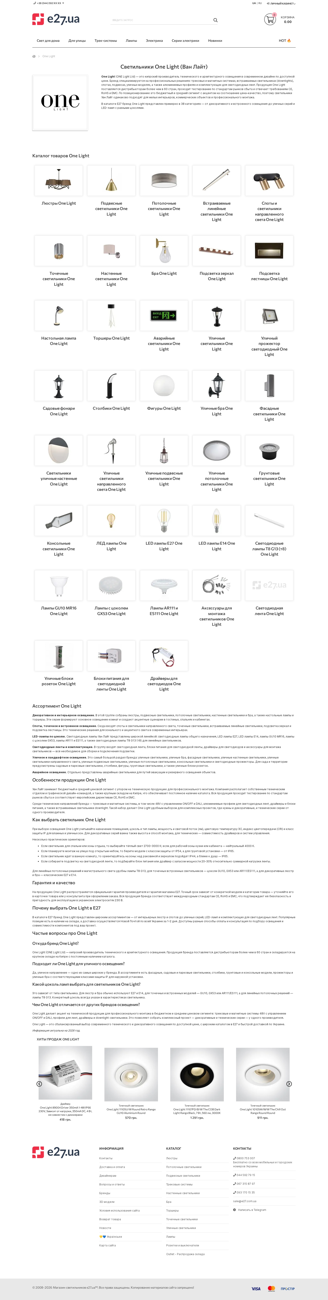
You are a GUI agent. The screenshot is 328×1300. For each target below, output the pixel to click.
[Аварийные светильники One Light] (164, 315)
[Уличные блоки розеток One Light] (59, 656)
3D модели (106, 1201)
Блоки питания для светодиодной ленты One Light (111, 684)
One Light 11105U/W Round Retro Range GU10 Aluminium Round (131, 1109)
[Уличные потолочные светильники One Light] (217, 450)
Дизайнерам (107, 1175)
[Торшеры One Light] (111, 315)
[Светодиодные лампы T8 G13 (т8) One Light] (269, 520)
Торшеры (172, 1210)
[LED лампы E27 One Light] (164, 520)
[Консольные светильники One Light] (59, 520)
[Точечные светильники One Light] (59, 250)
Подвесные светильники (183, 1175)
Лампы (170, 1236)
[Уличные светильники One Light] (217, 315)
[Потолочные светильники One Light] (164, 180)
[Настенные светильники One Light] (111, 250)
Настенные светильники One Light (111, 279)
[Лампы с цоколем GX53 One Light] (111, 585)
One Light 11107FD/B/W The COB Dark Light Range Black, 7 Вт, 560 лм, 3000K (197, 1109)
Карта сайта (107, 1245)
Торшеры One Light (111, 338)
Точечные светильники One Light (59, 279)
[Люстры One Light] (59, 180)
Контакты (105, 1158)
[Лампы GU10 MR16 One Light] (59, 585)
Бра (168, 1201)
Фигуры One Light (164, 408)
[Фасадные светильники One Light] (269, 385)
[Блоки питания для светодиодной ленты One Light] (111, 656)
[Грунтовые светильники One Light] (269, 450)
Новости (105, 1228)
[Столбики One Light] (111, 385)
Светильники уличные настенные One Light (59, 478)
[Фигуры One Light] (164, 385)
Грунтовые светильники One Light (269, 478)
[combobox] (164, 20)
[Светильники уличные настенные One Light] (59, 450)
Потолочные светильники (183, 1167)
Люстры (171, 1158)
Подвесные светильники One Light (111, 208)
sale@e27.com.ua (244, 1201)
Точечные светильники (182, 1219)
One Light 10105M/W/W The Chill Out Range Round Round (263, 1109)
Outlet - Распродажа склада (185, 1254)
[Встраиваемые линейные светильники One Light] (217, 180)
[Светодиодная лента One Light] (269, 585)
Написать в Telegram (252, 1210)
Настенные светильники (183, 1193)
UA (254, 3)
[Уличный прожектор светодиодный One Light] (269, 315)
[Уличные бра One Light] (217, 385)
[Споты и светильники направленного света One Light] (269, 180)
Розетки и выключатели (182, 1245)
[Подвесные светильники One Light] (111, 180)
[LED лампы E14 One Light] (217, 520)
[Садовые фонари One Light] (59, 385)
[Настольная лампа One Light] (59, 315)
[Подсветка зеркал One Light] (217, 250)
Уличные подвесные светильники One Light (164, 478)
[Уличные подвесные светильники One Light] (164, 450)
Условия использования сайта (119, 1210)
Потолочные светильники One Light (164, 208)
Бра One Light (164, 273)
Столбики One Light (111, 408)
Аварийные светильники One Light (164, 343)
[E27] (55, 19)
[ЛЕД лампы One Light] (111, 520)
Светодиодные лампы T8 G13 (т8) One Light (269, 549)
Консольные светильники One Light (59, 549)
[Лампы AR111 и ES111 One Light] (164, 585)
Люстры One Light (59, 203)
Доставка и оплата (112, 1167)
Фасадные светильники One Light (269, 414)
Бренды (104, 1193)
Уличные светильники (181, 1228)
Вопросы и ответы (112, 1184)
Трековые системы (179, 1184)
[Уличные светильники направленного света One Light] (111, 450)
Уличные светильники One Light (217, 343)
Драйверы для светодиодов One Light (164, 684)
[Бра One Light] (164, 250)
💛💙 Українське (110, 1236)
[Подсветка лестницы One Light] (269, 250)
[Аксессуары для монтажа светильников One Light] (217, 585)
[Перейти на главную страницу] (33, 56)
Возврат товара (110, 1219)
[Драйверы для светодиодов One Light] (164, 656)
